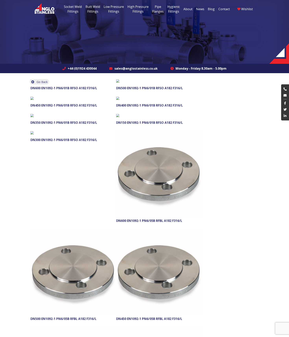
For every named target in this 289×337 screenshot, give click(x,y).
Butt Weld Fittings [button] (93, 9)
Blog (211, 9)
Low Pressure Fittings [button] (114, 9)
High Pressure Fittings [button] (138, 9)
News (200, 9)
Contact (224, 9)
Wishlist (246, 9)
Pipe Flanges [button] (158, 9)
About (187, 9)
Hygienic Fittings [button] (173, 9)
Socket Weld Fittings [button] (73, 9)
